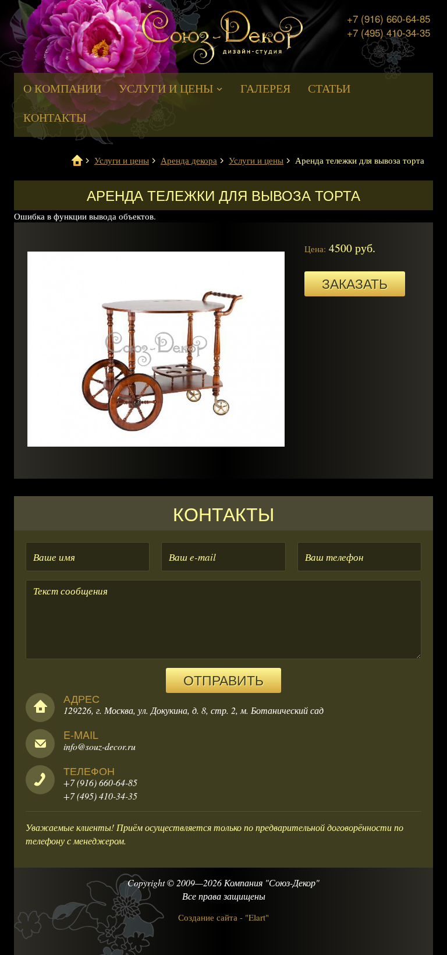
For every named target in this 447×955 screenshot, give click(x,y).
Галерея (265, 88)
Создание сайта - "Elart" (223, 917)
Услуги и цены (167, 88)
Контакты (54, 117)
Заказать (355, 283)
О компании (62, 88)
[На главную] (222, 38)
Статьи (329, 88)
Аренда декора (189, 160)
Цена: (315, 248)
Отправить (223, 679)
